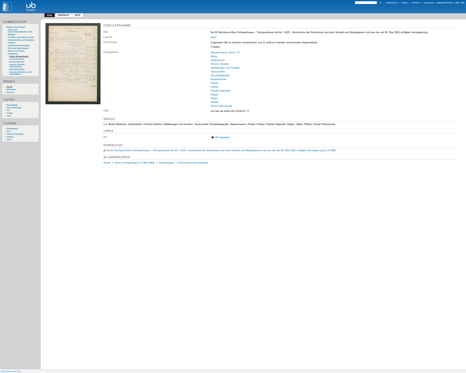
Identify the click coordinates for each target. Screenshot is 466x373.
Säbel (214, 98)
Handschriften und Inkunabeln (21, 40)
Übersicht (64, 15)
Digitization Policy (445, 3)
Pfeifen (215, 102)
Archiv (10, 87)
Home (404, 3)
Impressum (429, 3)
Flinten (214, 86)
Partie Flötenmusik (221, 105)
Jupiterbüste (218, 60)
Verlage (10, 137)
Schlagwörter (13, 129)
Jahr (9, 116)
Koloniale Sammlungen (18, 48)
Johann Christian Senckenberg (17, 66)
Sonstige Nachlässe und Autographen (20, 73)
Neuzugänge (12, 105)
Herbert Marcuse (17, 62)
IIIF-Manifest (222, 137)
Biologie (11, 34)
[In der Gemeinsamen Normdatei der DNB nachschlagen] (238, 52)
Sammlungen (166, 162)
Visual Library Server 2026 (10, 371)
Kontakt (415, 3)
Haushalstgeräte (220, 75)
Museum (10, 92)
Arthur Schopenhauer (19, 56)
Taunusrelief (218, 71)
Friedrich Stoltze (17, 59)
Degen (214, 94)
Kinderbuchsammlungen (19, 45)
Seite (77, 15)
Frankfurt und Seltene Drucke (21, 37)
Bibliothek (11, 89)
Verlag (9, 113)
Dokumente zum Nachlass (193, 162)
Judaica (11, 43)
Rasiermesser (219, 79)
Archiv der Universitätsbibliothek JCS (20, 31)
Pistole (214, 83)
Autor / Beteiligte (14, 108)
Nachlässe (13, 54)
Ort (8, 110)
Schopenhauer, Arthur (223, 52)
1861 (213, 37)
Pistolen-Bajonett (220, 90)
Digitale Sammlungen (16, 27)
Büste (214, 56)
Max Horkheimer (17, 69)
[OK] (380, 2)
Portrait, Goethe (220, 63)
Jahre (9, 139)
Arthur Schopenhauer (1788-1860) (135, 162)
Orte (9, 131)
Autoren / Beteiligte (15, 134)
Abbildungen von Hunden (225, 67)
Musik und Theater (16, 51)
